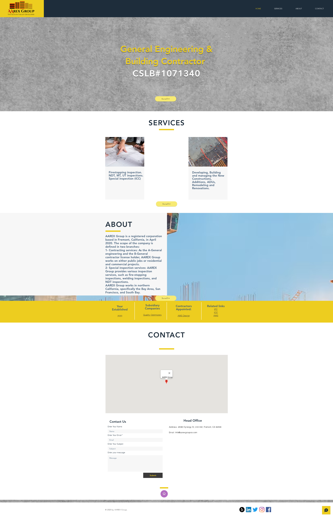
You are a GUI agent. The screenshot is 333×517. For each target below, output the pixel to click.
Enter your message (116, 452)
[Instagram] (261, 509)
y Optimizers (155, 314)
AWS (215, 315)
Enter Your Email (114, 435)
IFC (215, 309)
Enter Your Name (115, 427)
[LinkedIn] (248, 509)
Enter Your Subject (115, 444)
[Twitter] (255, 509)
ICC (216, 312)
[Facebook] (268, 509)
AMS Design (184, 315)
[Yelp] (242, 509)
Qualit (146, 314)
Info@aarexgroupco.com (186, 432)
